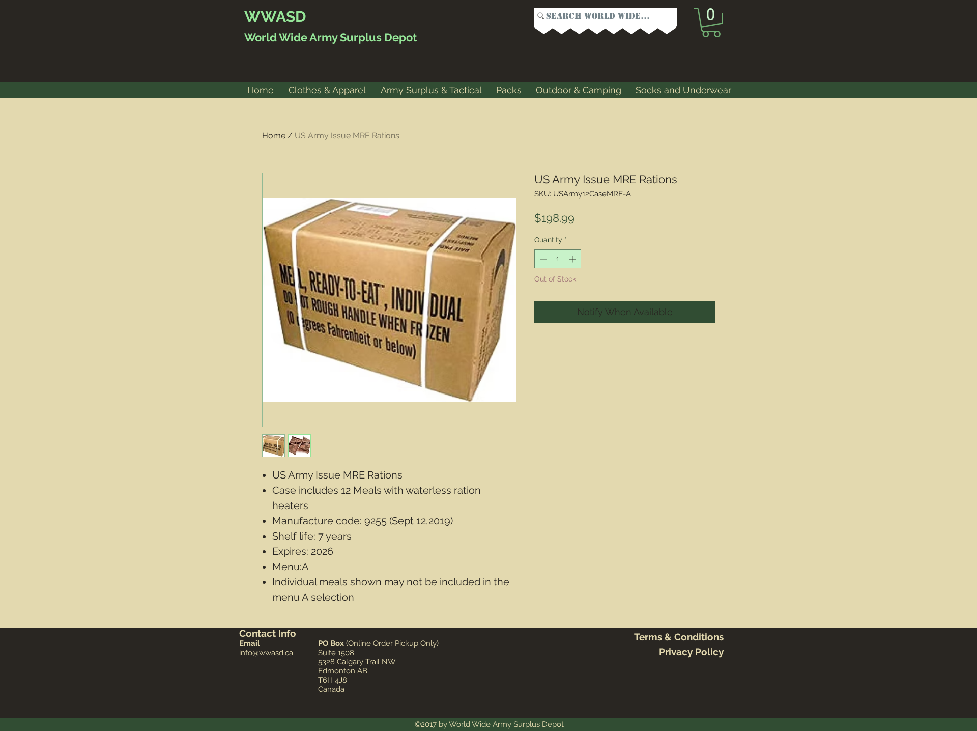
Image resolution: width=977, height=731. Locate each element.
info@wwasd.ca (266, 652)
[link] (711, 22)
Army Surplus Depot (362, 37)
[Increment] (573, 259)
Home (273, 135)
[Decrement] (542, 259)
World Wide (275, 37)
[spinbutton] (558, 259)
